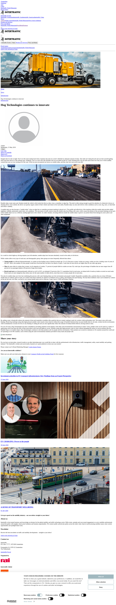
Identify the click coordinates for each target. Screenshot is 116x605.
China (2, 6)
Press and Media (5, 24)
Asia (2, 5)
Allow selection (101, 582)
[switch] (62, 595)
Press (2, 9)
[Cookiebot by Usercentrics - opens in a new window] (12, 601)
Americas (3, 3)
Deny (100, 587)
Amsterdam (4, 1)
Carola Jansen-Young (35, 347)
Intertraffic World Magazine (9, 8)
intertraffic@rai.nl (6, 552)
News (2, 19)
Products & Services (6, 22)
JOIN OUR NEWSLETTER (9, 28)
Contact (6, 9)
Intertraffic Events (6, 15)
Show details (28, 601)
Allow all (101, 576)
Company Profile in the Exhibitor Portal (42, 354)
